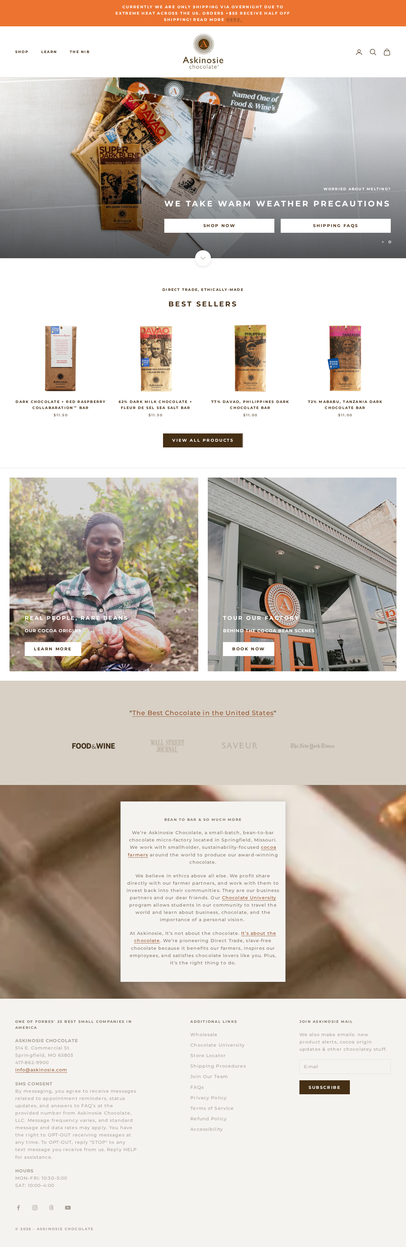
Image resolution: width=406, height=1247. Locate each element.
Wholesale (204, 1034)
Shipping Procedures (218, 1066)
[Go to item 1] (93, 746)
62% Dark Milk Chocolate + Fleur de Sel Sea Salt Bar (156, 404)
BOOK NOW (248, 648)
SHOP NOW (40, 225)
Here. (234, 19)
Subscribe (325, 1087)
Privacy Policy (208, 1098)
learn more (53, 648)
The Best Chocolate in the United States (203, 713)
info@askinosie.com (41, 1070)
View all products (202, 440)
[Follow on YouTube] (68, 1207)
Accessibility (206, 1129)
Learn (49, 52)
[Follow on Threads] (51, 1207)
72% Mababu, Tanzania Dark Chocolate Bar (345, 404)
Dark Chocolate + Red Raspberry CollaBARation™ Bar (61, 404)
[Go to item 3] (239, 746)
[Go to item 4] (312, 746)
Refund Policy (208, 1119)
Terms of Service (212, 1108)
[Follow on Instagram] (35, 1207)
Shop (22, 52)
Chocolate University (249, 898)
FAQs (197, 1087)
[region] (203, 167)
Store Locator (208, 1055)
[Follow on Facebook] (18, 1207)
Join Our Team (209, 1076)
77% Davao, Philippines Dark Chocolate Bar (250, 404)
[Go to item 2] (166, 746)
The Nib (80, 52)
